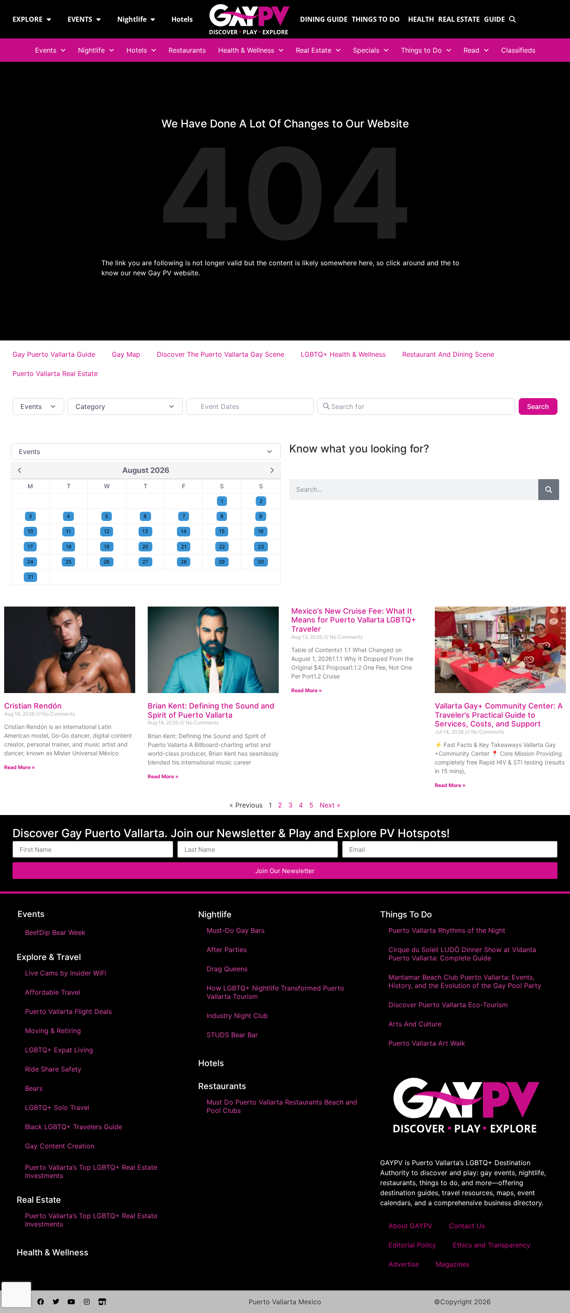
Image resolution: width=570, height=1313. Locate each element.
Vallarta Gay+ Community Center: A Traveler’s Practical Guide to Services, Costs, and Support (499, 714)
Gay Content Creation (59, 1146)
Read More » (19, 767)
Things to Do (376, 19)
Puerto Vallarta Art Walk (426, 1043)
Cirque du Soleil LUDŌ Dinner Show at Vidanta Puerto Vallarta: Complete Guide (462, 953)
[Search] (548, 489)
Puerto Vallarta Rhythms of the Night (446, 930)
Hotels (182, 19)
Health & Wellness (246, 50)
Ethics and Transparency (491, 1245)
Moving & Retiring (53, 1030)
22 (222, 546)
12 (106, 531)
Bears (34, 1088)
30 (260, 562)
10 (30, 531)
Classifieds (518, 50)
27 (145, 562)
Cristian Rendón (33, 705)
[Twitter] (56, 1301)
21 (184, 546)
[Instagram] (86, 1301)
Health (421, 19)
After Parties (227, 949)
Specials (366, 50)
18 (68, 546)
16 (261, 531)
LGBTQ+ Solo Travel (57, 1107)
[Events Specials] (146, 451)
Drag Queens (227, 969)
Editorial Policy (412, 1245)
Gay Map (126, 354)
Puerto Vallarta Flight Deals (68, 1011)
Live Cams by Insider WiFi (65, 973)
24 (30, 562)
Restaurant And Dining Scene (449, 354)
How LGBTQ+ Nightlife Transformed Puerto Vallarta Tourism (275, 992)
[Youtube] (71, 1301)
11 (68, 531)
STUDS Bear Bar (232, 1035)
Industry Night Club (237, 1015)
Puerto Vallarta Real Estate (55, 373)
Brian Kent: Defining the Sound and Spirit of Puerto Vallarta (211, 710)
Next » (330, 805)
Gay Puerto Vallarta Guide (54, 354)
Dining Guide (324, 19)
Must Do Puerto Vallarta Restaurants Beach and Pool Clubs (282, 1106)
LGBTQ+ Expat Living (59, 1050)
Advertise (403, 1264)
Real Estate (459, 19)
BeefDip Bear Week (55, 932)
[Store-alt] (102, 1301)
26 (106, 562)
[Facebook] (40, 1301)
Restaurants (187, 50)
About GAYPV (410, 1226)
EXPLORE (28, 19)
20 (145, 546)
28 (184, 562)
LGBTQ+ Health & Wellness (343, 354)
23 (261, 546)
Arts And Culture (414, 1024)
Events (45, 50)
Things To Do (406, 914)
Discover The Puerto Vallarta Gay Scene (220, 354)
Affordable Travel (52, 992)
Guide (494, 19)
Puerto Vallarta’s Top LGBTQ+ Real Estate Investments (91, 1171)
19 (107, 546)
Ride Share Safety (53, 1069)
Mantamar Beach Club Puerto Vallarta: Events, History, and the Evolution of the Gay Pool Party (464, 981)
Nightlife (131, 19)
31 (30, 577)
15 (221, 531)
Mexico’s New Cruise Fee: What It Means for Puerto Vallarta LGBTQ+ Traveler (353, 620)
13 (145, 531)
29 (222, 562)
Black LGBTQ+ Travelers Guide (73, 1127)
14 (184, 531)
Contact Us (467, 1226)
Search (542, 406)
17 (30, 546)
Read (471, 50)
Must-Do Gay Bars (236, 930)
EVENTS (80, 19)
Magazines (452, 1264)
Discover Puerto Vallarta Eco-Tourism (448, 1005)
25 (68, 562)
